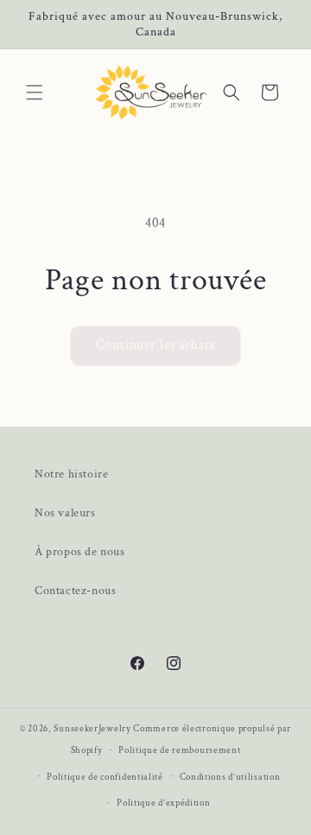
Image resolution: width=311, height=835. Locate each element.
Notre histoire (71, 474)
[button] (35, 92)
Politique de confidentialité (105, 777)
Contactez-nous (75, 590)
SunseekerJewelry (92, 729)
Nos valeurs (65, 513)
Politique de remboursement (179, 750)
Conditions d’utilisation (230, 777)
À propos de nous (80, 552)
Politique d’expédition (163, 803)
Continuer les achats (155, 345)
